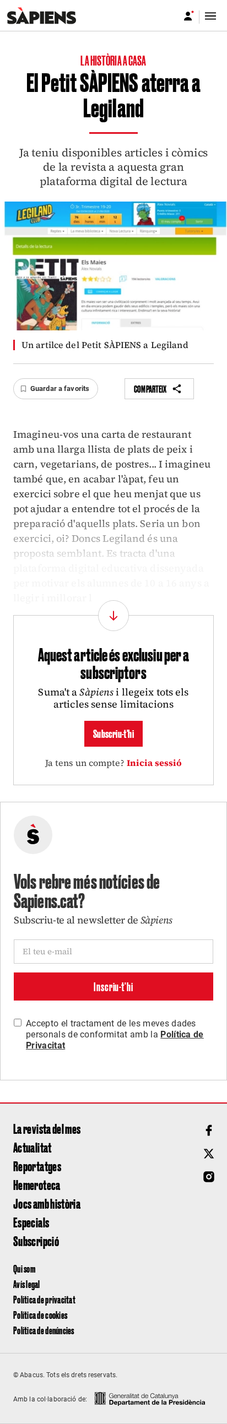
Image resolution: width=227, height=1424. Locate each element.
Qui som (24, 1268)
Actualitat (32, 1147)
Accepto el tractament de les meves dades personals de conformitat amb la (115, 1034)
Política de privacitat (44, 1299)
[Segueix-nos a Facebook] (208, 1130)
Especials (31, 1222)
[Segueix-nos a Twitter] (208, 1153)
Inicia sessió (154, 763)
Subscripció (36, 1240)
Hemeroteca (37, 1184)
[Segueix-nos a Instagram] (208, 1176)
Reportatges (37, 1165)
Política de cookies (40, 1314)
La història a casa (113, 60)
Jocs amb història (46, 1203)
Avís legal (26, 1284)
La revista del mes (46, 1128)
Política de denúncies (43, 1330)
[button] (55, 388)
